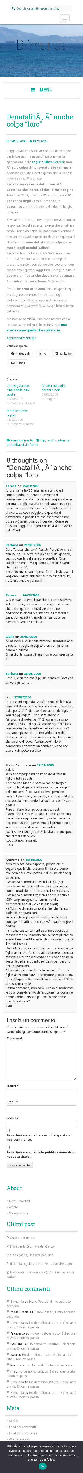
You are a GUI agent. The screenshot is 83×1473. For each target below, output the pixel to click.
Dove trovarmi (19, 1201)
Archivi (13, 1207)
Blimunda (41, 44)
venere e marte (22, 440)
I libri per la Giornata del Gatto (32, 1246)
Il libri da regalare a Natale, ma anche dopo (41, 1263)
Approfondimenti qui (21, 338)
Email (11, 1102)
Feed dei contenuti (22, 1427)
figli (42, 440)
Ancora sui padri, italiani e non (54, 387)
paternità (13, 444)
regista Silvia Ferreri (48, 162)
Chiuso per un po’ (22, 1238)
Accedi (13, 1421)
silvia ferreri (30, 444)
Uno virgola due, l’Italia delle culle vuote (18, 389)
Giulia (10, 637)
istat (50, 440)
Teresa (11, 486)
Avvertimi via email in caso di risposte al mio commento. (39, 1137)
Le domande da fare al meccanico (51, 1365)
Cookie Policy (18, 1213)
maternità (62, 440)
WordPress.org (19, 1439)
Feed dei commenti (23, 1433)
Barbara (12, 545)
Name (11, 1085)
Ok (43, 1466)
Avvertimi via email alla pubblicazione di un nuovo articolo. (41, 1154)
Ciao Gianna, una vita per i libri (31, 1255)
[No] (77, 1457)
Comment (14, 1038)
